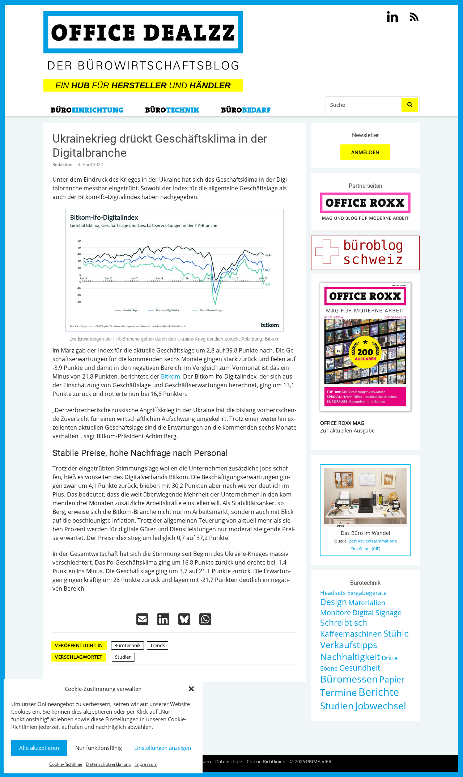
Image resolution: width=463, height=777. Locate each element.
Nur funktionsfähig (98, 747)
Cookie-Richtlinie (65, 764)
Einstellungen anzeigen (162, 747)
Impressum (146, 764)
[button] (191, 688)
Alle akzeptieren (39, 747)
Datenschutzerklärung (108, 764)
